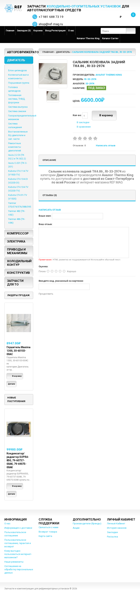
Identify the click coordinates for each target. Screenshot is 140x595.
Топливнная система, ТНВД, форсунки (16, 99)
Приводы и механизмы (17, 251)
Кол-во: (77, 115)
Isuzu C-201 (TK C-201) (17, 165)
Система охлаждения (15, 125)
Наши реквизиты (14, 561)
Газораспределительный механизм (22, 117)
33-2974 (89, 83)
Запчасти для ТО (15, 282)
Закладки (112, 532)
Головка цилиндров (14, 89)
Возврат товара (48, 531)
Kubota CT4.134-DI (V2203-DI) (18, 181)
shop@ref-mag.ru (51, 24)
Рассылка (112, 536)
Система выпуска (18, 106)
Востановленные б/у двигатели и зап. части (18, 135)
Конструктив (18, 273)
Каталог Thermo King (88, 38)
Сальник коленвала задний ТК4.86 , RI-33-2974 (102, 52)
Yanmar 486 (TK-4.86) (16, 221)
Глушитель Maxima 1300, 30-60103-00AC (18, 351)
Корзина (37, 30)
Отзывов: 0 (79, 145)
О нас (71, 30)
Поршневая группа (18, 82)
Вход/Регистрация (55, 30)
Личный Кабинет (116, 523)
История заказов (117, 528)
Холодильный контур (19, 263)
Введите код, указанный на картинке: (61, 280)
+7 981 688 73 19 (51, 16)
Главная (10, 30)
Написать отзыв (105, 145)
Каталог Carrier (110, 38)
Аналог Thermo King (109, 74)
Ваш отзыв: (45, 224)
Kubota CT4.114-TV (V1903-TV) (18, 173)
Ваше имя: (45, 215)
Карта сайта (45, 536)
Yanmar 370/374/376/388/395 (19, 205)
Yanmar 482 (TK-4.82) (16, 213)
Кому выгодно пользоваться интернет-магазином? (18, 554)
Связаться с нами (48, 527)
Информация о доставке (18, 528)
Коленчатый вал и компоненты (18, 76)
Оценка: (43, 266)
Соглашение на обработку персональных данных (18, 569)
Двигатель (16, 60)
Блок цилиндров (17, 70)
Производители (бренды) (87, 523)
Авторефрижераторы (20, 52)
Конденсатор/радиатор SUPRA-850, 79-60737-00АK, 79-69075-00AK (18, 460)
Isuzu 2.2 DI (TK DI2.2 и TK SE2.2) (17, 157)
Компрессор (18, 233)
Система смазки (17, 111)
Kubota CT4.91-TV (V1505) (17, 197)
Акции (76, 528)
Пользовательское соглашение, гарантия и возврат (17, 543)
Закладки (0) (24, 30)
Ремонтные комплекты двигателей (14, 147)
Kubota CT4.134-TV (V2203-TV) (18, 189)
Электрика (16, 241)
